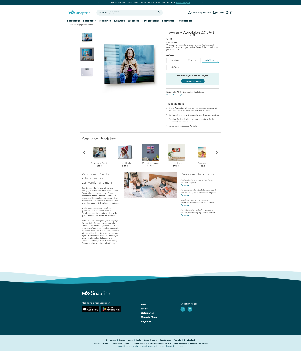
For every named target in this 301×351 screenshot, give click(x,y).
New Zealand (189, 340)
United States (165, 340)
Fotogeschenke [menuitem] (151, 20)
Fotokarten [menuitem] (105, 20)
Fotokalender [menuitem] (185, 20)
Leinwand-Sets (176, 163)
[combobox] (129, 13)
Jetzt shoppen (183, 2)
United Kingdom (150, 340)
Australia (178, 340)
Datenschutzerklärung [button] (120, 343)
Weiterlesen (185, 184)
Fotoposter (202, 163)
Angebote (146, 321)
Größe (170, 55)
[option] (87, 37)
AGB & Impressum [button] (100, 343)
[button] (216, 152)
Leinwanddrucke (125, 163)
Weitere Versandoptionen (176, 94)
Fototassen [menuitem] (168, 20)
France (122, 340)
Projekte (220, 12)
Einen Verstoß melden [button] (199, 343)
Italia (138, 340)
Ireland (131, 340)
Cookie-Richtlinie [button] (138, 343)
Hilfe (143, 304)
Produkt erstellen (193, 81)
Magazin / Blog (149, 317)
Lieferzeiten (147, 312)
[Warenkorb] (230, 13)
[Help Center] (227, 13)
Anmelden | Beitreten (201, 12)
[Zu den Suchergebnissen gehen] (159, 13)
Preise (144, 308)
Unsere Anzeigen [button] (180, 343)
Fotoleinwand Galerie (99, 163)
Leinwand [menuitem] (119, 20)
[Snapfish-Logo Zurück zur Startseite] (79, 12)
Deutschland (111, 340)
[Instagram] (191, 308)
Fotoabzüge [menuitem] (73, 20)
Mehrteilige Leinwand (150, 163)
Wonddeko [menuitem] (133, 20)
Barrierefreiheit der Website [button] (159, 343)
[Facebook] (184, 308)
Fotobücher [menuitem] (89, 20)
